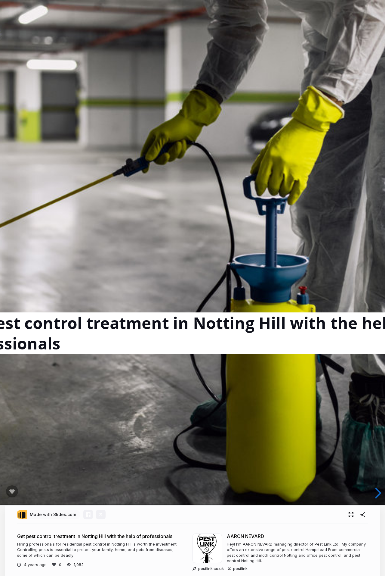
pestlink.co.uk (211, 568)
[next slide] (375, 493)
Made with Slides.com (53, 514)
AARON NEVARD (245, 536)
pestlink (240, 568)
